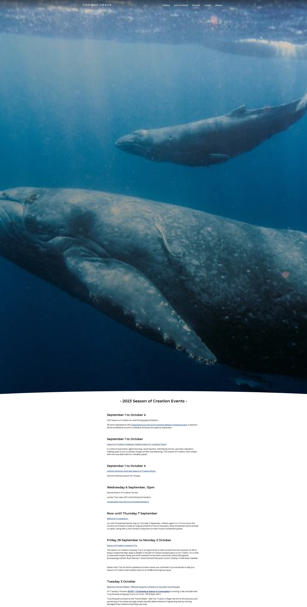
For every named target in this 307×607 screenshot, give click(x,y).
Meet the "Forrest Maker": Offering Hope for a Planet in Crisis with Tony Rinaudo (143, 587)
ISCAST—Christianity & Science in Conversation (149, 591)
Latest (207, 5)
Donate (196, 5)
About (218, 5)
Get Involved (181, 5)
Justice (166, 5)
